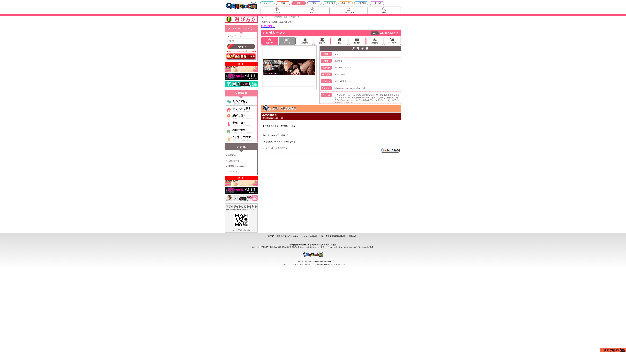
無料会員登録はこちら (241, 56)
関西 (283, 3)
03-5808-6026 (389, 33)
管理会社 (352, 236)
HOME (271, 236)
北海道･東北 (330, 3)
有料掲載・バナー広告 (319, 236)
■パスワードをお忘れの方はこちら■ (241, 51)
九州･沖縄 (377, 3)
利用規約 (232, 155)
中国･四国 (361, 3)
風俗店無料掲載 (339, 236)
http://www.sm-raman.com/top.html (350, 88)
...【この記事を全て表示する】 (275, 148)
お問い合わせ (233, 161)
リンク (304, 236)
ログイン (241, 46)
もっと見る (390, 150)
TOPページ (233, 172)
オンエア (267, 3)
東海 (314, 3)
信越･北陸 (345, 3)
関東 (299, 3)
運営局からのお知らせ (237, 166)
